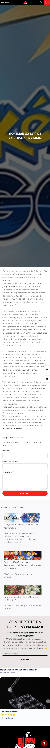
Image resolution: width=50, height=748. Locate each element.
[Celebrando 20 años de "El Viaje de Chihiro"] (22, 590)
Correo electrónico (10, 461)
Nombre (6, 450)
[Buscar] (41, 2)
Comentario (8, 472)
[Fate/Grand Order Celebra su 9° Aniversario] (22, 518)
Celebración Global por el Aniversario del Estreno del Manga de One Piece (22, 565)
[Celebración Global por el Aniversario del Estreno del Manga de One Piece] (22, 555)
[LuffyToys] (25, 2)
